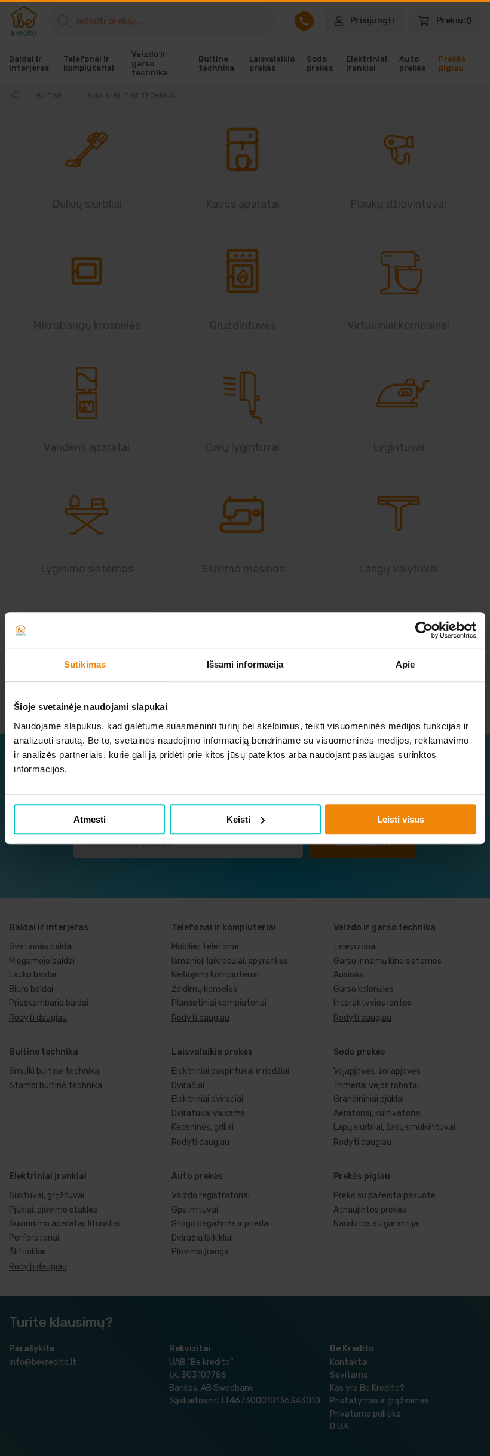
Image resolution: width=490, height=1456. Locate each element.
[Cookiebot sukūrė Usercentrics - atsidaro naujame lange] (424, 630)
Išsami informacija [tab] (245, 664)
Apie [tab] (405, 664)
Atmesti (90, 819)
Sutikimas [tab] (85, 664)
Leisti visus (400, 819)
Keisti (238, 819)
